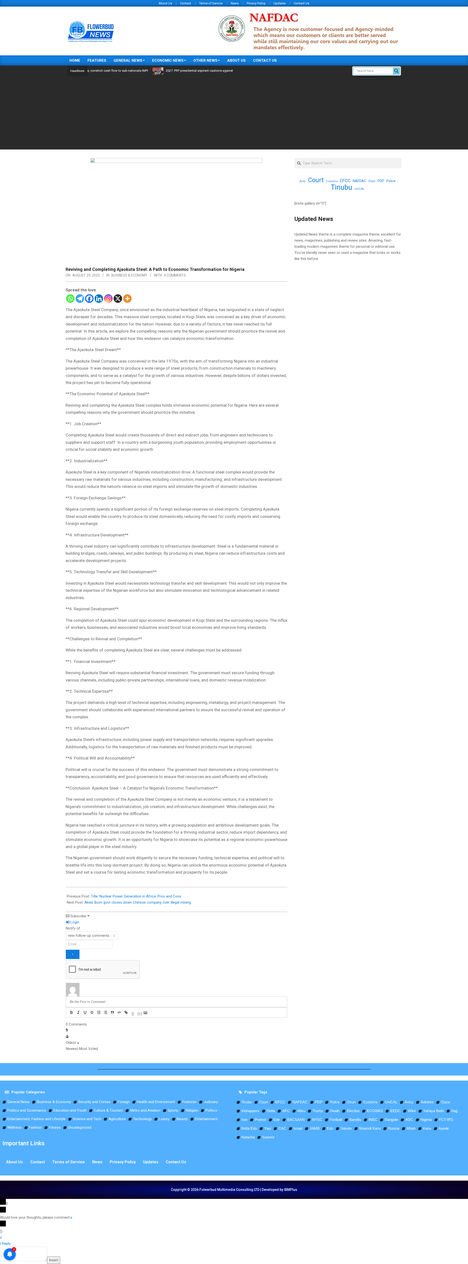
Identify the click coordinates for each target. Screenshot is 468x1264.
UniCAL (359, 188)
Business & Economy (129, 275)
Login (74, 922)
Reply (6, 1243)
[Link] (126, 1012)
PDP (381, 181)
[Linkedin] (99, 298)
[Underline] (85, 1012)
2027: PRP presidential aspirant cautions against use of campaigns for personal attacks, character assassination (219, 70)
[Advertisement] (234, 113)
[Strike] (91, 1012)
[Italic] (78, 1012)
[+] (140, 1013)
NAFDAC (359, 181)
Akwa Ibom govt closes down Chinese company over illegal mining (137, 902)
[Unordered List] (105, 1012)
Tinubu (341, 187)
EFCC (345, 180)
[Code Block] (119, 1012)
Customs (332, 181)
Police (391, 181)
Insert (53, 1260)
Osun (371, 181)
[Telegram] (80, 298)
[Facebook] (89, 298)
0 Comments (175, 275)
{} (133, 1013)
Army (303, 181)
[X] (118, 298)
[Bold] (71, 1012)
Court (316, 180)
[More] (127, 298)
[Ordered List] (98, 1012)
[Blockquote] (112, 1012)
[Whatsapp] (70, 298)
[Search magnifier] (396, 71)
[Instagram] (108, 298)
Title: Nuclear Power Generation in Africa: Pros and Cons (136, 896)
